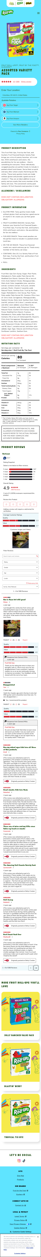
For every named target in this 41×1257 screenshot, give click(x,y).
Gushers (20, 1194)
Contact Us (20, 1205)
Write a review (26, 81)
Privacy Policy (20, 1220)
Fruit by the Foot (20, 1191)
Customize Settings (19, 1253)
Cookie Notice (20, 1228)
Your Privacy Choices (20, 1224)
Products (20, 1179)
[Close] (38, 1237)
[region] (20, 1245)
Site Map (20, 1176)
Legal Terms (20, 1216)
